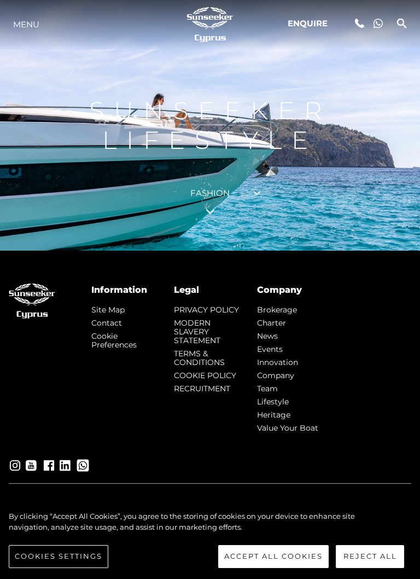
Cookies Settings (58, 556)
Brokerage (277, 310)
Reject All (370, 556)
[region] (210, 539)
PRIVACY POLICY (206, 310)
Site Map (108, 310)
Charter (271, 323)
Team (267, 388)
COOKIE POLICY (205, 375)
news (267, 336)
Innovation (277, 362)
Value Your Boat (287, 428)
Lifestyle (273, 402)
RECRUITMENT (202, 388)
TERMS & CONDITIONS (199, 358)
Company (275, 375)
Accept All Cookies (273, 556)
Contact (106, 323)
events (270, 349)
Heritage (273, 415)
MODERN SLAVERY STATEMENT (197, 331)
